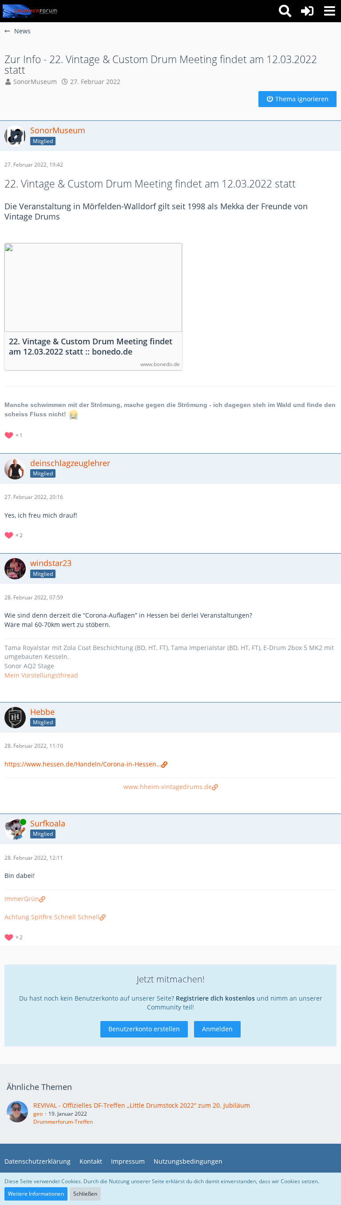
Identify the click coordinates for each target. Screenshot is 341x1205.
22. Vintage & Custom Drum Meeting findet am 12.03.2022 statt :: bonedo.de (90, 346)
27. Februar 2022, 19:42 (33, 164)
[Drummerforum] (31, 11)
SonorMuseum (35, 81)
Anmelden (217, 1029)
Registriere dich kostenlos (215, 998)
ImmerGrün (21, 898)
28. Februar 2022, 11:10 (33, 746)
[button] (329, 11)
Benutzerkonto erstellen (144, 1029)
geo (38, 1113)
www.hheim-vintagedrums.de (167, 786)
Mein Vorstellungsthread (41, 675)
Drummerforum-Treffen (63, 1121)
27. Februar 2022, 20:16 (33, 497)
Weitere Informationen (36, 1193)
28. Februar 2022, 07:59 (33, 597)
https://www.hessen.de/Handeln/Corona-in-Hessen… (82, 764)
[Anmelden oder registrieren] (307, 11)
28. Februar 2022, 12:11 (33, 858)
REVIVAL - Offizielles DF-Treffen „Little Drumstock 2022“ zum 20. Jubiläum (141, 1105)
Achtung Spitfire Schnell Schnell (51, 917)
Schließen (85, 1193)
